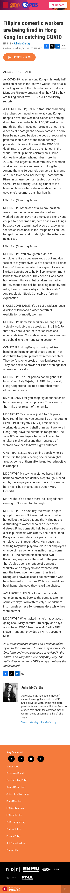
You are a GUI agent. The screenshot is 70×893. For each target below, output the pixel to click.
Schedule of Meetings (18, 794)
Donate (59, 4)
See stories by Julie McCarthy (38, 722)
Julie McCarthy (22, 43)
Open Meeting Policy (17, 780)
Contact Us (12, 850)
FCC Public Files (14, 815)
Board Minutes (14, 801)
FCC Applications (15, 808)
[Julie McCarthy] (10, 692)
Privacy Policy (14, 836)
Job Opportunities (16, 843)
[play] (5, 889)
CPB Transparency (16, 822)
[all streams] (65, 889)
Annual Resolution (16, 787)
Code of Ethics (14, 829)
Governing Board (15, 773)
